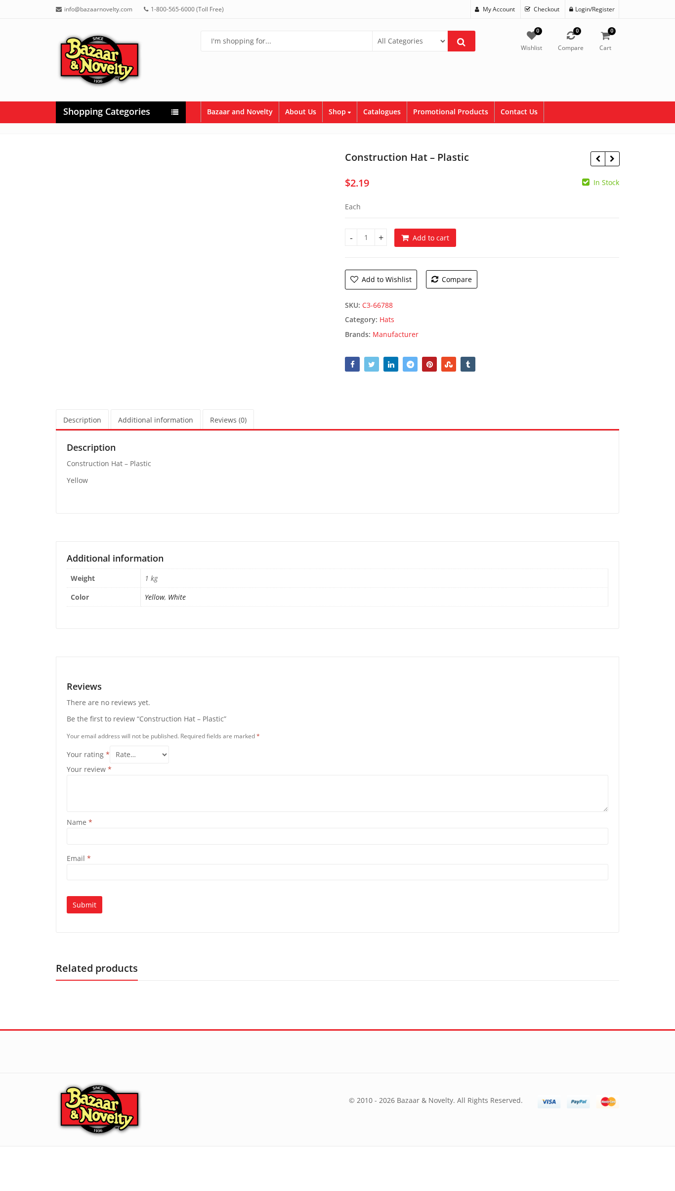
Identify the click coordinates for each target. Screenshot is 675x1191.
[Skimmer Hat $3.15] (612, 158)
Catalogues (382, 111)
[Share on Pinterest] (429, 364)
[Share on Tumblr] (468, 364)
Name (79, 822)
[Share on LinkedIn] (390, 364)
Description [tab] (82, 420)
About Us (300, 111)
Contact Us (519, 111)
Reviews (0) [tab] (228, 420)
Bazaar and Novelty (240, 111)
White (177, 597)
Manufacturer (396, 334)
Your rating (88, 754)
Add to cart (431, 237)
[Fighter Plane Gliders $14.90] (598, 158)
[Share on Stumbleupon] (448, 364)
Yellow (155, 597)
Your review (89, 769)
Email (79, 858)
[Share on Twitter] (371, 364)
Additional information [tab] (155, 420)
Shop (338, 111)
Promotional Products (450, 111)
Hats (387, 319)
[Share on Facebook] (352, 364)
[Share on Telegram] (410, 364)
